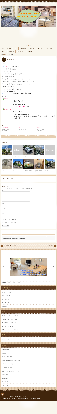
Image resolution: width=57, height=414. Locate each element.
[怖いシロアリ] (7, 168)
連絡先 (2, 394)
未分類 (3, 382)
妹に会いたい (47, 170)
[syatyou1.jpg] (7, 66)
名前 (3, 203)
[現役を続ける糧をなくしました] (39, 168)
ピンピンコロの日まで (6, 156)
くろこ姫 (16, 315)
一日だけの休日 (5, 127)
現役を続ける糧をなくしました (39, 171)
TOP (3, 48)
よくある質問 (29, 51)
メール (4, 208)
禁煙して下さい (26, 156)
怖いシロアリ (4, 170)
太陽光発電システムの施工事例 (9, 371)
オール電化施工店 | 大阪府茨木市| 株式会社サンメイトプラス (14, 397)
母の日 (38, 127)
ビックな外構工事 (16, 156)
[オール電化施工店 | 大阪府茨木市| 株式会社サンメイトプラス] (28, 4)
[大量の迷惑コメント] (50, 154)
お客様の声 (11, 51)
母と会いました (23, 127)
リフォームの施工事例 (7, 367)
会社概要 (9, 48)
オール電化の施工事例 (7, 356)
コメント (4, 190)
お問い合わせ (20, 51)
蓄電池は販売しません (27, 170)
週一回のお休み (37, 156)
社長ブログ (32, 48)
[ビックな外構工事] (18, 154)
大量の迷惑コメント (49, 156)
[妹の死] (18, 168)
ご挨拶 (15, 48)
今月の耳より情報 (48, 48)
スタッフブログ (23, 48)
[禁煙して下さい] (28, 154)
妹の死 (14, 170)
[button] (54, 266)
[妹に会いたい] (50, 168)
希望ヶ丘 (4, 51)
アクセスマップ (38, 51)
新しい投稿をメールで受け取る (9, 223)
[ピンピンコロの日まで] (7, 154)
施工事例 (40, 48)
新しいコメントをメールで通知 (9, 219)
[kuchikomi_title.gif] (7, 93)
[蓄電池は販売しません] (28, 168)
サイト (3, 213)
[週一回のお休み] (39, 154)
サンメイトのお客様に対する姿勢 (10, 360)
